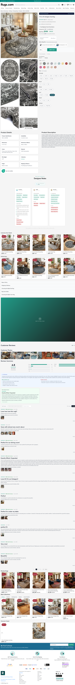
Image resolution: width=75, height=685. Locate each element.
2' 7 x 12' (50, 89)
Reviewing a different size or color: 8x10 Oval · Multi (9, 515)
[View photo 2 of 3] (6, 469)
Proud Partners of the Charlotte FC (25, 671)
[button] (35, 14)
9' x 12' (41, 78)
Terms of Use (3, 676)
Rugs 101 (39, 676)
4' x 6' (51, 75)
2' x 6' (41, 89)
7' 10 (48, 84)
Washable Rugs (17, 8)
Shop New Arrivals (37, 1)
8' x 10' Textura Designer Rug (6, 615)
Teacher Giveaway (22, 683)
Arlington (20, 11)
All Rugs (2, 8)
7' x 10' (66, 75)
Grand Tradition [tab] (27, 596)
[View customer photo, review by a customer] (4, 355)
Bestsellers (21, 679)
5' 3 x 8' (56, 75)
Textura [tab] (3, 596)
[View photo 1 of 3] (2, 469)
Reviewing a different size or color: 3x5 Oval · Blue (9, 499)
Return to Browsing (4, 11)
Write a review (50, 19)
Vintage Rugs (15, 11)
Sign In (65, 4)
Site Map (20, 676)
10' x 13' (46, 78)
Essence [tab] (8, 596)
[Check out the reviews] (60, 679)
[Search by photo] (16, 4)
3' (40, 84)
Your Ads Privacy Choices (6, 679)
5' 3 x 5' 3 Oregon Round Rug (68, 275)
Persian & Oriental (8, 8)
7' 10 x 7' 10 (48, 105)
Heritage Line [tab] (14, 596)
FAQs (38, 674)
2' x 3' (41, 75)
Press (38, 680)
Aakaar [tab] (20, 596)
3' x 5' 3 (46, 75)
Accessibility (39, 679)
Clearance (72, 8)
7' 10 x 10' (71, 75)
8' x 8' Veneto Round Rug (21, 251)
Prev (34, 569)
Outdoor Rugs (30, 8)
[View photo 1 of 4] (2, 433)
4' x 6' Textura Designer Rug (22, 615)
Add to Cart (52, 49)
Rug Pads (42, 8)
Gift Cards (21, 672)
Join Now (71, 644)
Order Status (71, 1)
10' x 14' (51, 78)
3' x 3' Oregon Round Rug (37, 275)
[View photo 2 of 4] (6, 433)
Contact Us (39, 671)
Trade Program (21, 680)
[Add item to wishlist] (14, 236)
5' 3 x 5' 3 (41, 105)
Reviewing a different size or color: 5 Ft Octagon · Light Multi (12, 400)
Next (46, 569)
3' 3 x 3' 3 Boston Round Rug (6, 275)
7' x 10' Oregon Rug (51, 251)
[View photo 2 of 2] (6, 517)
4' (40, 100)
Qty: (41, 49)
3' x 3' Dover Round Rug (67, 251)
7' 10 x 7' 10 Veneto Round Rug (7, 251)
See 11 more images (28, 127)
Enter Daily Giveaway (22, 681)
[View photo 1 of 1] (2, 417)
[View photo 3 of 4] (9, 433)
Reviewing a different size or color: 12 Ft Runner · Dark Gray (10, 547)
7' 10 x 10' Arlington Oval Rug (6, 640)
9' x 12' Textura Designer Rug (53, 615)
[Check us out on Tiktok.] (60, 673)
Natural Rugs (23, 8)
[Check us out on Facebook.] (56, 673)
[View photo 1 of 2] (2, 517)
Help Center (39, 675)
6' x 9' (61, 75)
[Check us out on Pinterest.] (62, 673)
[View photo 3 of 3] (9, 469)
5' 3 (44, 84)
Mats (46, 8)
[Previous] (2, 244)
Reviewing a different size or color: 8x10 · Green (8, 446)
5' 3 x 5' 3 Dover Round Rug (37, 251)
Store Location (21, 675)
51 (43, 569)
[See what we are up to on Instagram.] (58, 673)
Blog (20, 674)
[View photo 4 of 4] (13, 433)
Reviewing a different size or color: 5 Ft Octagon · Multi (10, 430)
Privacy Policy (70, 646)
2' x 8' (46, 89)
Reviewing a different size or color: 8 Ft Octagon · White (10, 483)
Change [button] (46, 57)
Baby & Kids (36, 8)
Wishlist (70, 4)
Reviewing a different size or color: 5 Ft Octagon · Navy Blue (10, 559)
